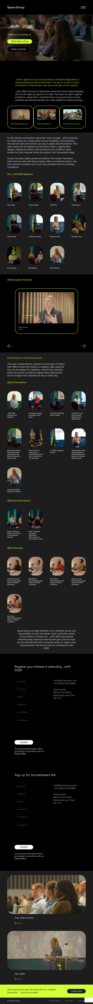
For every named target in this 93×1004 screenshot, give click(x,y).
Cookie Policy (82, 1001)
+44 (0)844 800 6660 (64, 683)
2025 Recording (19, 41)
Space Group (15, 7)
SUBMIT (24, 742)
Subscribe (76, 991)
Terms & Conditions (55, 1001)
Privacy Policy (20, 753)
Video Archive (18, 49)
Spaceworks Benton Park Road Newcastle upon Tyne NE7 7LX (64, 694)
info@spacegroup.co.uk (65, 680)
